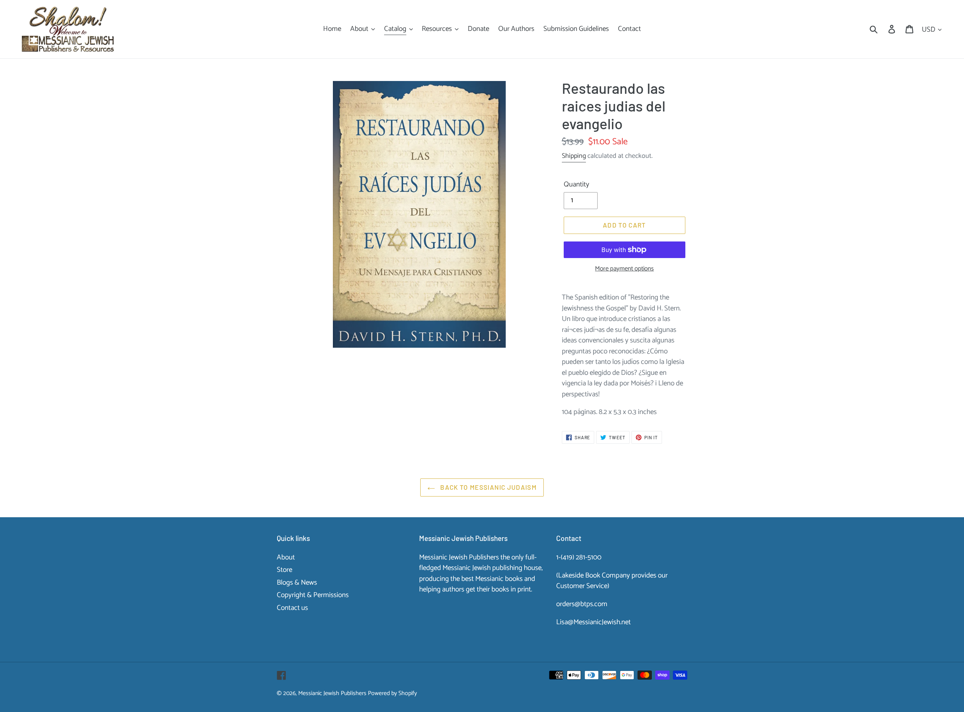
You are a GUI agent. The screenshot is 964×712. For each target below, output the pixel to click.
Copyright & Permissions (313, 595)
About (286, 557)
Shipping (574, 156)
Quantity (576, 184)
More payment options (624, 269)
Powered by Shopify (392, 693)
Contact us (292, 608)
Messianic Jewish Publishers (332, 693)
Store (284, 570)
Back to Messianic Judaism (488, 487)
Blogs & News (297, 582)
